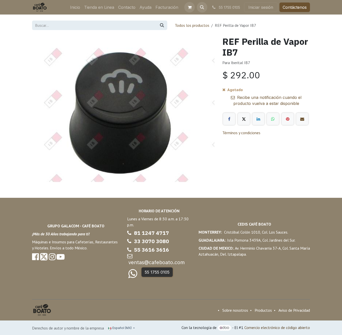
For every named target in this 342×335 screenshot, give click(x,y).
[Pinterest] (288, 119)
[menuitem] (75, 7)
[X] (244, 119)
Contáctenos (295, 7)
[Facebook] (229, 119)
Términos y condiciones (241, 132)
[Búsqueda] (162, 25)
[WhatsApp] (273, 119)
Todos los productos (192, 25)
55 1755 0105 (157, 272)
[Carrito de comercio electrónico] (189, 7)
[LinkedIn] (258, 119)
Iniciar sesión (260, 7)
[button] (202, 7)
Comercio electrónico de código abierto (277, 327)
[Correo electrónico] (302, 119)
